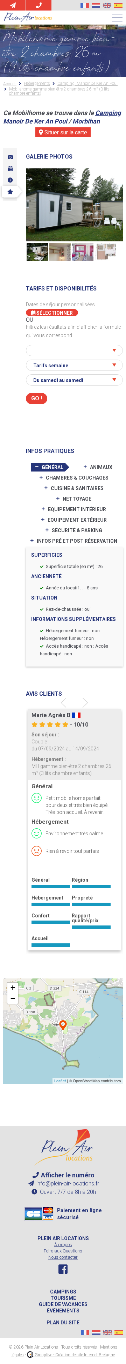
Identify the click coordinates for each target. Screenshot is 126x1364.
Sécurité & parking (77, 530)
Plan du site (63, 1322)
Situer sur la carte (65, 132)
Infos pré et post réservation (77, 541)
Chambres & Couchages (77, 478)
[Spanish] (118, 5)
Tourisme (63, 1298)
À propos (63, 1244)
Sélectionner (54, 313)
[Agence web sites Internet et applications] (30, 1354)
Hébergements (37, 83)
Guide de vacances (63, 1304)
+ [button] (12, 987)
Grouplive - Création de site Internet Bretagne (75, 1354)
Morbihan (86, 121)
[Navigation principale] (117, 18)
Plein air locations (63, 1238)
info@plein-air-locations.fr (67, 1183)
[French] (84, 5)
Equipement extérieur (77, 520)
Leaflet (60, 1080)
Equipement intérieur (77, 509)
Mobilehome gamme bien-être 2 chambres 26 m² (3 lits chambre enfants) (59, 91)
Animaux (101, 467)
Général (52, 467)
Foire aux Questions (63, 1250)
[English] (107, 5)
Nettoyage (77, 499)
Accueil (9, 84)
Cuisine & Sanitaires (77, 488)
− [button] (12, 998)
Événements (63, 1310)
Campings (63, 1292)
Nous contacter (63, 1257)
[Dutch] (96, 5)
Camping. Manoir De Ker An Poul (87, 83)
